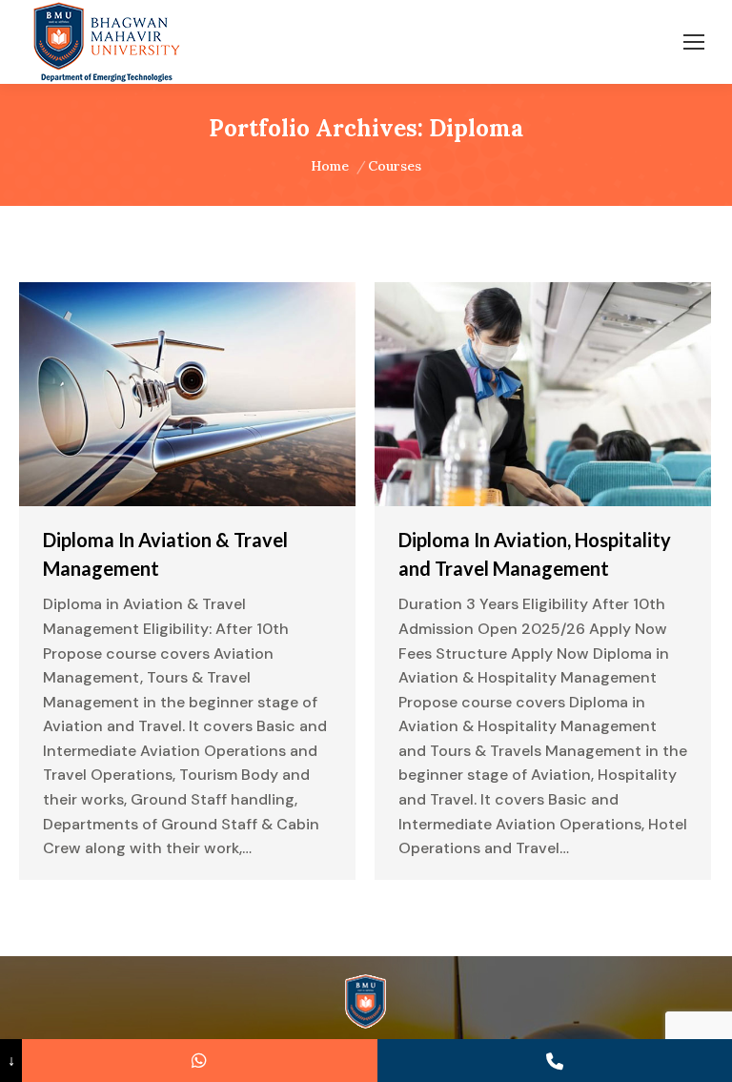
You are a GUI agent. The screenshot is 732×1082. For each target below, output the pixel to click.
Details (239, 395)
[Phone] (554, 1060)
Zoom (188, 395)
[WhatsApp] (199, 1060)
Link (136, 395)
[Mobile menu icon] (694, 42)
